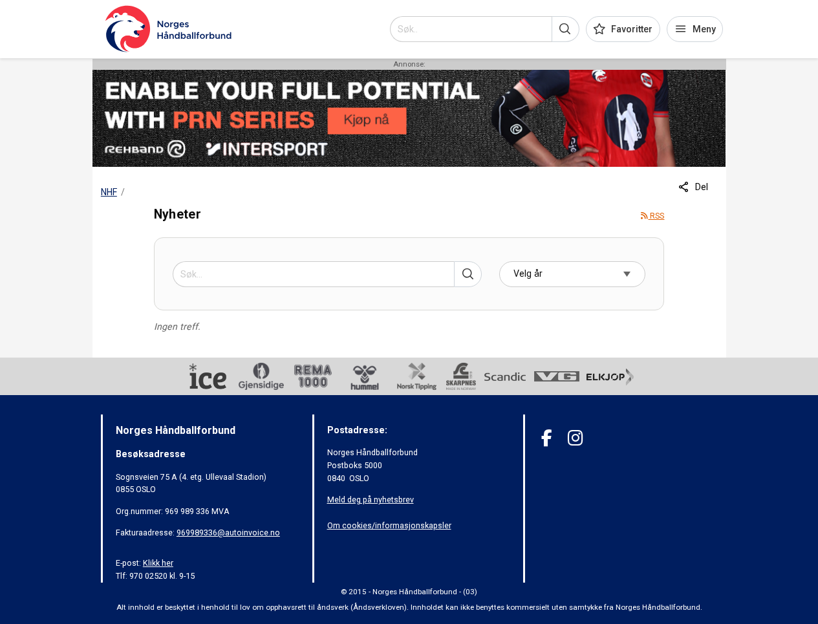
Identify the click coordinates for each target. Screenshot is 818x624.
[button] (565, 29)
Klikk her (158, 563)
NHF (109, 192)
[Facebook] (546, 438)
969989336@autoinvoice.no (228, 532)
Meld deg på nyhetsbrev (370, 499)
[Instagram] (575, 438)
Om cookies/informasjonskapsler (389, 525)
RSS (656, 216)
